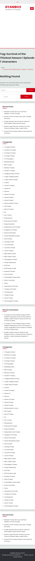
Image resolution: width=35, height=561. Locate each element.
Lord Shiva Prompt (9, 247)
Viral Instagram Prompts (11, 301)
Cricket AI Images (9, 185)
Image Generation (9, 224)
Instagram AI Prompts (10, 230)
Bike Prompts (8, 165)
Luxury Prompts (8, 250)
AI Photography (9, 159)
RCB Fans (7, 265)
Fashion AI (7, 188)
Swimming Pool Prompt (11, 286)
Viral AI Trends (8, 298)
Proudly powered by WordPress (11, 555)
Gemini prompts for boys (11, 203)
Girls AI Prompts (9, 209)
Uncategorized (8, 292)
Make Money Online (10, 253)
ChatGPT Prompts (9, 170)
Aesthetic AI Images (10, 150)
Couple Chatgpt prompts (11, 176)
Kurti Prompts (8, 239)
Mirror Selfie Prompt (10, 256)
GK (5, 212)
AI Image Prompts (9, 156)
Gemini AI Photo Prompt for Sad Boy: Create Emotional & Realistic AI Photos (18, 336)
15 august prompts (9, 147)
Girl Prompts (7, 206)
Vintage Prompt (8, 295)
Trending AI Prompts (10, 289)
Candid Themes (17, 557)
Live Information (9, 244)
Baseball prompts (9, 162)
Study (6, 283)
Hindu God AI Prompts (10, 221)
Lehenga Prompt (9, 242)
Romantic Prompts (9, 271)
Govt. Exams (8, 215)
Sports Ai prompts (9, 280)
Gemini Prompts (8, 197)
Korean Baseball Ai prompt (12, 236)
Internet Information (10, 233)
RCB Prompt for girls (10, 268)
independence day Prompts (12, 227)
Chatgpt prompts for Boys (11, 173)
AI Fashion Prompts (10, 153)
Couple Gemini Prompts (11, 179)
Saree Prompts (8, 274)
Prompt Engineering (10, 262)
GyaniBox (13, 7)
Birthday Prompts (9, 168)
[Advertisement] (17, 30)
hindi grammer (8, 218)
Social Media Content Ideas (12, 277)
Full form (6, 191)
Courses (6, 182)
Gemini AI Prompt (9, 194)
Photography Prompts (10, 259)
